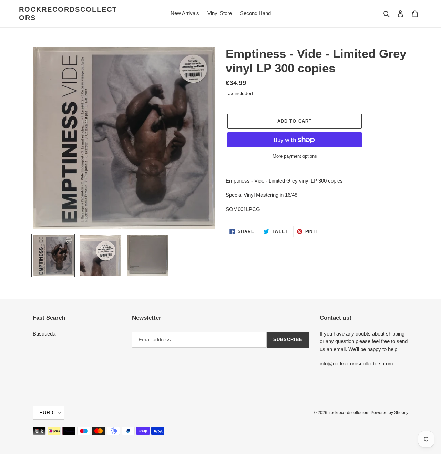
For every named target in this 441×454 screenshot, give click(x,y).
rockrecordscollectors (68, 13)
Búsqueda (44, 334)
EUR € (46, 412)
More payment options (295, 156)
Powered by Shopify (389, 412)
